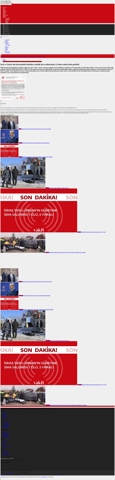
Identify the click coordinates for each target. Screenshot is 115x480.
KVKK (4, 445)
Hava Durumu (7, 30)
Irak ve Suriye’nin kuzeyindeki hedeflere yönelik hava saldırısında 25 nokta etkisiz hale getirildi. (27, 56)
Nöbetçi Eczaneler (6, 455)
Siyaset (4, 10)
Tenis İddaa (5, 437)
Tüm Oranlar (5, 427)
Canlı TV (6, 29)
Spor (4, 8)
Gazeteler (6, 24)
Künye (4, 442)
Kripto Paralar (5, 418)
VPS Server (58, 474)
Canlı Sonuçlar (6, 422)
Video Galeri (6, 27)
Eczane (4, 453)
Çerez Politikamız (10, 472)
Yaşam (4, 9)
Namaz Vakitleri (7, 34)
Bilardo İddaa (5, 435)
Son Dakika (7, 18)
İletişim (4, 443)
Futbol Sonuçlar (6, 425)
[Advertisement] (9, 260)
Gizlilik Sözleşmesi (6, 446)
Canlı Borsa (6, 31)
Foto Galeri (6, 26)
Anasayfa (2, 56)
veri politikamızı (44, 476)
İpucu (6, 46)
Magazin (4, 16)
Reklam (4, 444)
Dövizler (4, 416)
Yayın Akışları (7, 33)
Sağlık (4, 14)
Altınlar (4, 417)
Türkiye (6, 22)
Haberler (4, 412)
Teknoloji (7, 19)
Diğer (4, 17)
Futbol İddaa (5, 431)
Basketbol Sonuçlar (6, 424)
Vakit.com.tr (2, 474)
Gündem (4, 7)
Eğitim (4, 12)
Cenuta (22, 474)
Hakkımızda (5, 441)
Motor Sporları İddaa (7, 436)
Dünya (6, 21)
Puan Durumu (5, 426)
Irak (11, 107)
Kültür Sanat (5, 15)
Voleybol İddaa (6, 433)
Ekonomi (4, 11)
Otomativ (7, 20)
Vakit (4, 59)
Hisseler (4, 414)
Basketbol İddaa (6, 432)
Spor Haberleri (5, 423)
